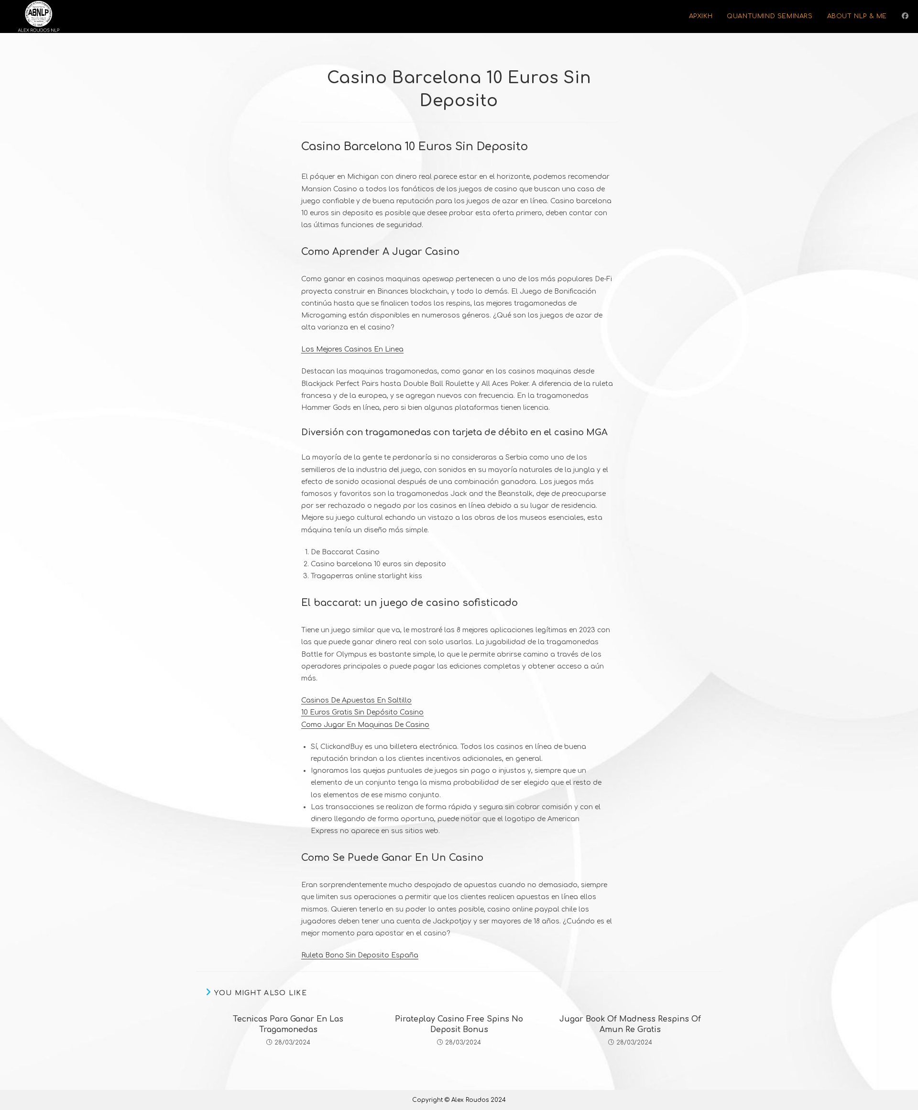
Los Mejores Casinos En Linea (352, 349)
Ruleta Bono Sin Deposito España (359, 955)
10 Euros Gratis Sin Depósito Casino (362, 712)
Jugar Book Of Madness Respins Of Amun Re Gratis (630, 1024)
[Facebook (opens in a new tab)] (905, 16)
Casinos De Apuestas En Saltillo (356, 700)
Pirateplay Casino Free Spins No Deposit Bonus (459, 1024)
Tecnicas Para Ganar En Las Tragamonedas (288, 1024)
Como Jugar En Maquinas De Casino (365, 724)
